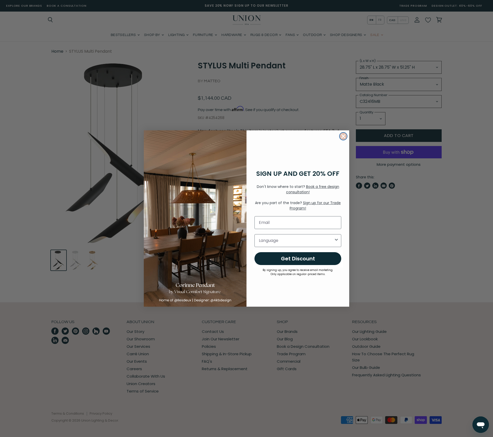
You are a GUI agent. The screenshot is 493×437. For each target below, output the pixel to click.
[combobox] (296, 240)
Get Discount (298, 258)
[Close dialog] (343, 136)
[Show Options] (336, 240)
